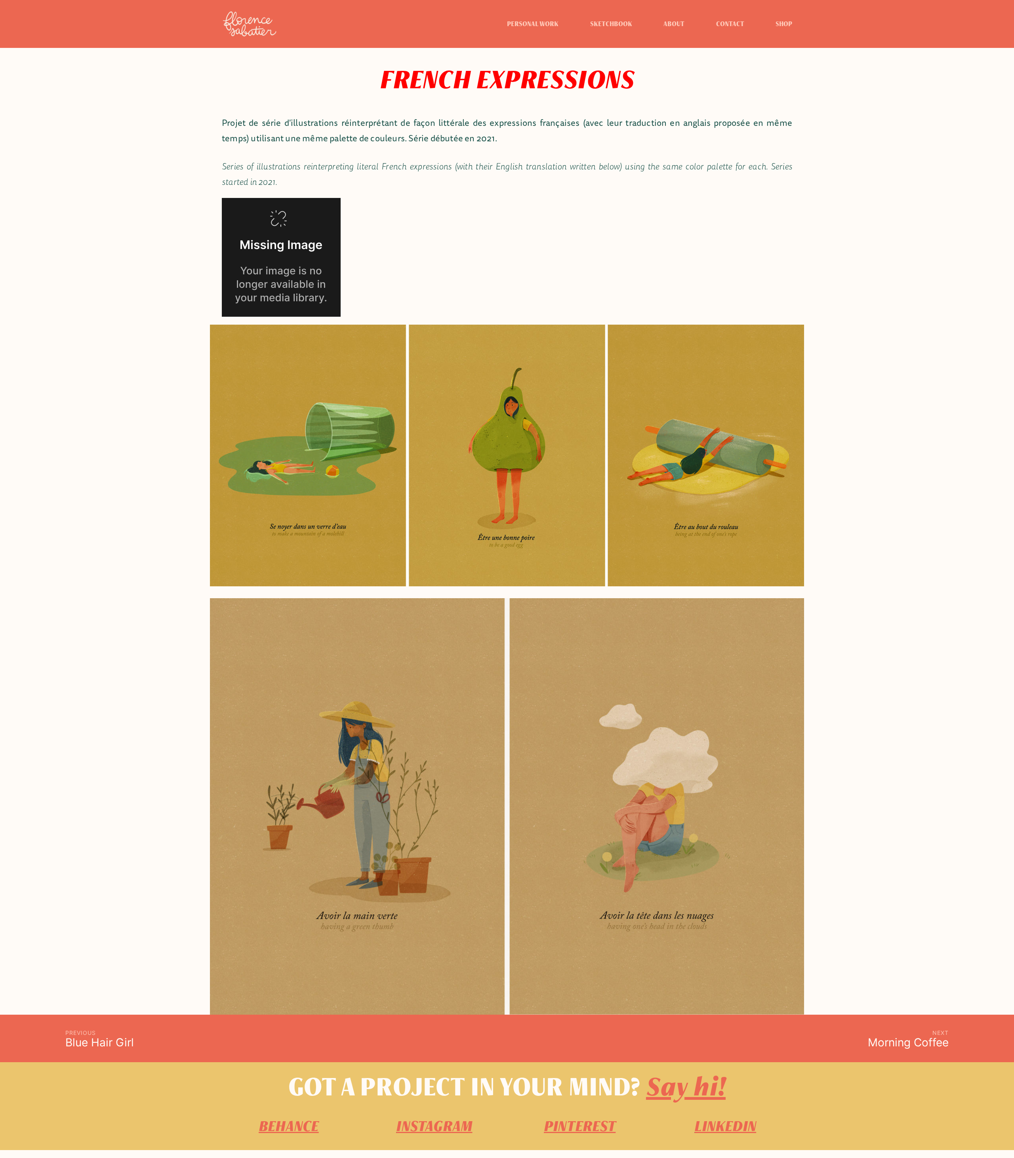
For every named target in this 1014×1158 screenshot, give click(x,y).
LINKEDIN (725, 1126)
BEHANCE (288, 1126)
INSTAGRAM (434, 1126)
